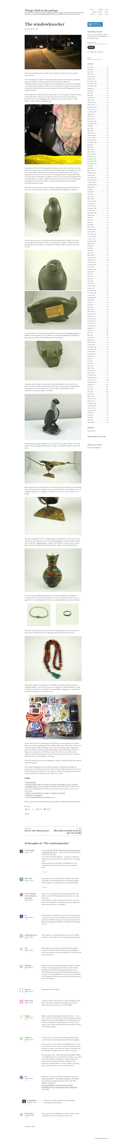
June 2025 (90, 93)
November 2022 (92, 142)
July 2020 (90, 189)
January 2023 (91, 137)
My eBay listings (31, 784)
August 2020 (91, 187)
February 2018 (91, 257)
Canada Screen (41, 543)
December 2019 (91, 206)
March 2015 (90, 340)
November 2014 (92, 349)
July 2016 (90, 302)
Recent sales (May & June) (37, 830)
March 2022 (90, 152)
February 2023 (91, 135)
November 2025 (92, 83)
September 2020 (92, 184)
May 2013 (90, 391)
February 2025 (91, 102)
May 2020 (90, 194)
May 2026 (90, 69)
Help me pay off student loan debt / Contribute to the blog (45, 793)
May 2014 (90, 363)
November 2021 (92, 161)
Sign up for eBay (43, 784)
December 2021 (91, 159)
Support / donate (97, 12)
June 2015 (90, 333)
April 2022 (90, 149)
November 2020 (92, 180)
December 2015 (91, 318)
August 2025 (90, 88)
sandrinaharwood (31, 935)
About (100, 14)
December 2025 (91, 81)
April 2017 (90, 281)
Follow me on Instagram (34, 795)
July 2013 (90, 387)
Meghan (27, 1016)
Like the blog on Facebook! (96, 436)
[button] (39, 615)
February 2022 (91, 154)
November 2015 (91, 321)
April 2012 (90, 420)
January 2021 (91, 175)
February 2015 (91, 342)
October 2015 (91, 323)
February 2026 (91, 76)
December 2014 (91, 347)
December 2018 (91, 234)
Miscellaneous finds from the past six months (68, 831)
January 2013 (91, 401)
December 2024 (91, 107)
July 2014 (90, 358)
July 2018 (90, 246)
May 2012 (90, 417)
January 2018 (91, 260)
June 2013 (90, 389)
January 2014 (91, 373)
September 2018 (92, 241)
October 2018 (91, 239)
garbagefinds (31, 1100)
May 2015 (90, 335)
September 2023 (92, 123)
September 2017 (91, 269)
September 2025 (92, 86)
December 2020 (92, 177)
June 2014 (90, 361)
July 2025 (90, 90)
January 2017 (91, 288)
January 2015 (91, 344)
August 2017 (90, 271)
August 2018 (90, 243)
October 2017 (91, 267)
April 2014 (90, 365)
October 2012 (91, 408)
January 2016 (91, 316)
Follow (91, 47)
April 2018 (90, 253)
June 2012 (90, 415)
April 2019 (90, 224)
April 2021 (90, 168)
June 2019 (90, 220)
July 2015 (90, 330)
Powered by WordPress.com (101, 1138)
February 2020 (91, 201)
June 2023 (90, 128)
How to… (92, 9)
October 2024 (91, 109)
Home (106, 14)
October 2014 (91, 351)
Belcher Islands (73, 333)
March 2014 (90, 368)
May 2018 (90, 250)
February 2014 (91, 370)
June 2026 (90, 67)
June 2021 (90, 166)
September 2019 (92, 213)
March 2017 (90, 283)
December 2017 (91, 262)
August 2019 (90, 215)
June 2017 (90, 276)
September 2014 (92, 354)
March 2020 (90, 199)
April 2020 (90, 196)
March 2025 (90, 100)
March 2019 (90, 227)
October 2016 (91, 295)
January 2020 (91, 203)
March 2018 (90, 255)
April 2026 (90, 72)
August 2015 (90, 328)
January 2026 (91, 79)
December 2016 (91, 290)
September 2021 (92, 163)
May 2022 (90, 147)
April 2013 (90, 394)
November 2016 (92, 293)
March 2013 (90, 396)
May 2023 (90, 130)
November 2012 (92, 405)
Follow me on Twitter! (94, 445)
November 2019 (92, 208)
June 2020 (90, 191)
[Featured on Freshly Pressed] (95, 26)
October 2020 (91, 182)
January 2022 (91, 156)
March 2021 (90, 170)
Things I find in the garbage (41, 10)
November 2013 (92, 377)
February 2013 (91, 398)
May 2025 (90, 95)
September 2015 (91, 325)
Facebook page (31, 782)
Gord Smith (58, 541)
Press (106, 9)
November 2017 (91, 264)
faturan (65, 689)
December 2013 (91, 375)
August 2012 (90, 412)
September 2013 (92, 382)
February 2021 (91, 173)
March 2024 (90, 116)
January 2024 (91, 119)
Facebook (100, 9)
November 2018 (92, 236)
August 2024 (90, 114)
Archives (92, 14)
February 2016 (91, 314)
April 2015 (90, 337)
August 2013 (90, 384)
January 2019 (91, 231)
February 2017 (91, 285)
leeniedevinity (29, 850)
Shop (105, 12)
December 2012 (91, 403)
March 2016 (90, 311)
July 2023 (90, 126)
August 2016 (90, 300)
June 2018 (90, 248)
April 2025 (90, 97)
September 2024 (92, 112)
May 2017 (90, 279)
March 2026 (90, 74)
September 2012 (92, 410)
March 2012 (90, 422)
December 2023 (91, 121)
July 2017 (89, 274)
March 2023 (90, 133)
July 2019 (90, 217)
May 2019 (90, 222)
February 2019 (91, 229)
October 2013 (91, 380)
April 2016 (90, 309)
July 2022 (90, 144)
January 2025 (91, 104)
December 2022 (91, 140)
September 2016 (92, 297)
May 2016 (90, 307)
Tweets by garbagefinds (94, 447)
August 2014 (90, 356)
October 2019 (91, 210)
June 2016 (90, 304)
